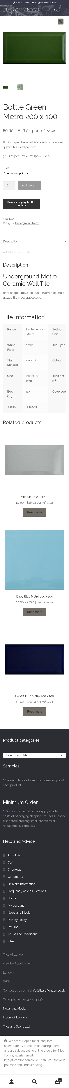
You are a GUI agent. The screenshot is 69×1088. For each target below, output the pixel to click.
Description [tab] (10, 241)
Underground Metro (27, 223)
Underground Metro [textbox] (33, 755)
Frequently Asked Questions (27, 891)
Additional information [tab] (18, 252)
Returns (13, 927)
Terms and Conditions (22, 934)
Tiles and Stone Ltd (16, 1026)
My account (16, 905)
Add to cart (29, 185)
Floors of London (15, 1017)
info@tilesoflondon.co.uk (46, 2)
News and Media (19, 912)
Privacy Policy (17, 920)
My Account (11, 1081)
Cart (10, 862)
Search (34, 1081)
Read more (34, 512)
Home (12, 898)
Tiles (6, 168)
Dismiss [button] (9, 1069)
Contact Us (15, 877)
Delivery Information (21, 884)
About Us (14, 855)
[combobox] (34, 755)
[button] (60, 21)
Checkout (14, 869)
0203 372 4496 (22, 2)
